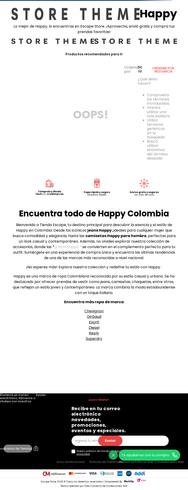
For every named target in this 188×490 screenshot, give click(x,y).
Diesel (94, 379)
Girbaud (94, 368)
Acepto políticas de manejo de (72, 457)
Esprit (94, 373)
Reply (94, 384)
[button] (19, 483)
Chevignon (94, 362)
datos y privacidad (91, 457)
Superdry (94, 390)
